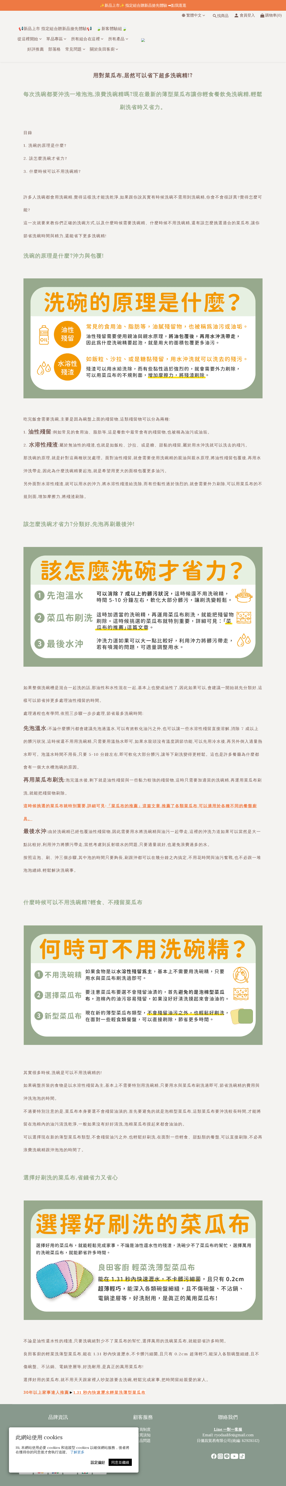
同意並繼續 (120, 1462)
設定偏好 (98, 1462)
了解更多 (77, 1452)
